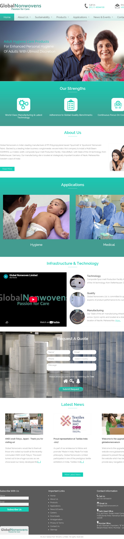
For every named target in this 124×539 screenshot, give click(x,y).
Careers (53, 513)
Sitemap (53, 530)
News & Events (102, 17)
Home (7, 17)
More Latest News (73, 474)
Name (2, 496)
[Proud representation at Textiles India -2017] (72, 424)
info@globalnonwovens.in (107, 506)
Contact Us (54, 526)
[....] (39, 462)
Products (61, 17)
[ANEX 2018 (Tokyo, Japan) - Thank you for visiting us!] (24, 424)
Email (2, 502)
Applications (80, 17)
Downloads (55, 516)
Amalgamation (56, 519)
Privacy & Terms (57, 523)
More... (118, 320)
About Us (23, 17)
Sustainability (42, 17)
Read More (7, 169)
